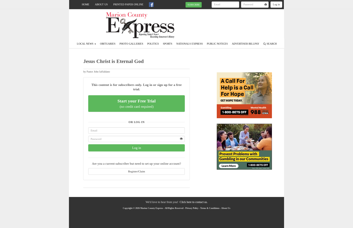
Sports (167, 43)
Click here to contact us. (194, 202)
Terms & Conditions (210, 208)
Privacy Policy (191, 208)
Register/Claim (136, 171)
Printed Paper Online (128, 4)
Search (271, 43)
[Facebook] (151, 4)
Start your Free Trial (136, 103)
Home (85, 4)
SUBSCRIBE (194, 4)
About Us (101, 4)
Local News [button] (85, 43)
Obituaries (107, 43)
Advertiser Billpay (245, 43)
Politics (153, 43)
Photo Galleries (131, 43)
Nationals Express (189, 43)
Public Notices (217, 43)
